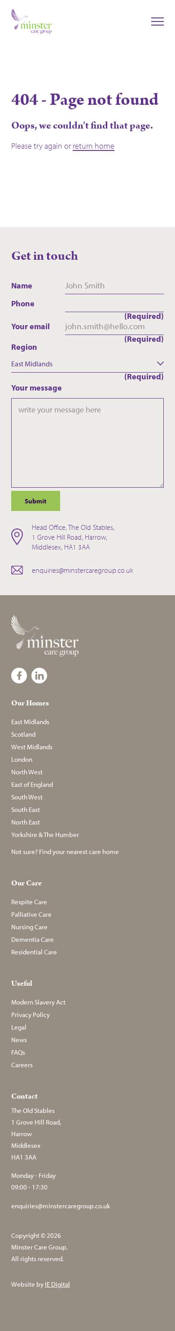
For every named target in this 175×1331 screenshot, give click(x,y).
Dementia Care (32, 939)
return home (93, 146)
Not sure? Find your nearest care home (65, 851)
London (21, 759)
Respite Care (29, 901)
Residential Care (34, 952)
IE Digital (57, 1284)
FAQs (18, 1052)
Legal (18, 1027)
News (19, 1039)
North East (25, 822)
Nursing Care (29, 927)
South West (27, 797)
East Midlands (30, 721)
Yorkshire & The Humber (45, 834)
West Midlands (31, 747)
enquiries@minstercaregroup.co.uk (82, 570)
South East (25, 809)
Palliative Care (31, 914)
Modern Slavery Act (38, 1002)
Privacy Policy (30, 1014)
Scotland (23, 734)
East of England (32, 784)
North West (27, 772)
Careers (22, 1065)
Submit (36, 501)
